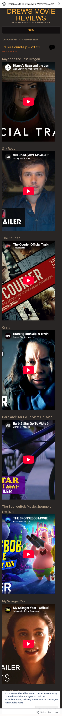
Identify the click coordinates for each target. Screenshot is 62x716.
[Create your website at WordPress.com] (31, 4)
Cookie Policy (16, 703)
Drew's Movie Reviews (31, 14)
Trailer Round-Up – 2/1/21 (21, 46)
